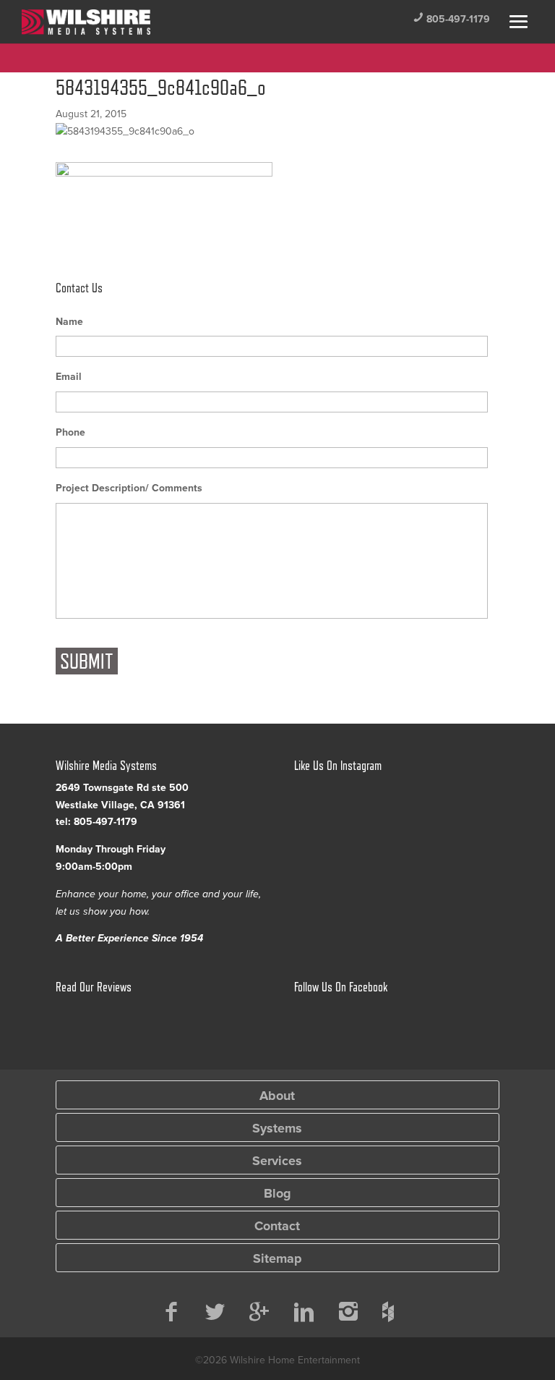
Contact (277, 1226)
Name (69, 322)
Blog (277, 1193)
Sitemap (277, 1258)
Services (277, 1161)
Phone (70, 432)
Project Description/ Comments (129, 488)
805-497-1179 (451, 19)
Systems (277, 1128)
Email (69, 377)
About (277, 1096)
